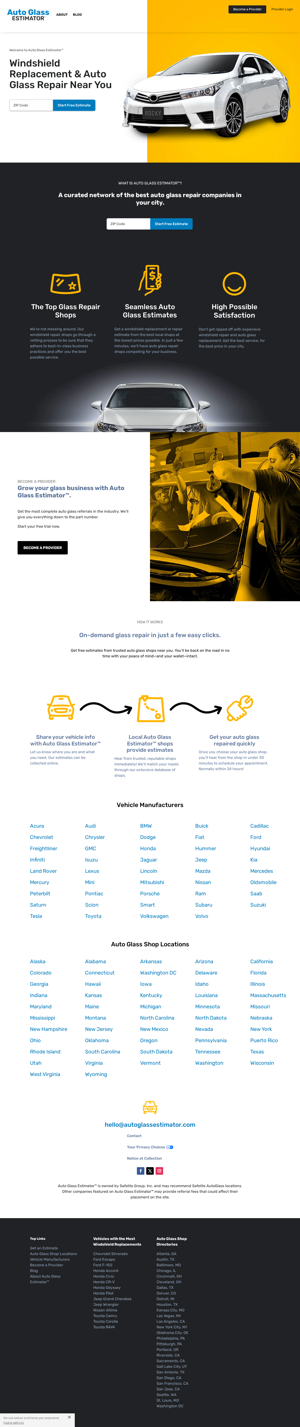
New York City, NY (172, 1327)
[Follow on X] (150, 1171)
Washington (209, 1063)
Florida (258, 973)
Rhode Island (45, 1052)
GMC (90, 848)
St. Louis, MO (168, 1400)
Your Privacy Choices (146, 1147)
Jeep (201, 860)
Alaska (37, 961)
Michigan (150, 1006)
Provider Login (282, 9)
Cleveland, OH (169, 1282)
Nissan (203, 882)
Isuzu (91, 860)
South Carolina (102, 1052)
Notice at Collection (144, 1158)
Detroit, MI (165, 1299)
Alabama (95, 961)
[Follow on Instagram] (159, 1171)
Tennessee (207, 1052)
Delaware (206, 973)
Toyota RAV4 (104, 1327)
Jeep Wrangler (106, 1304)
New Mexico (154, 1029)
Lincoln (148, 871)
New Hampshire (48, 1029)
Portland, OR (167, 1349)
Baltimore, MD (169, 1265)
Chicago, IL (166, 1270)
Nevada (204, 1029)
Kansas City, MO (170, 1310)
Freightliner (43, 848)
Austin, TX (165, 1259)
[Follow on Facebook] (140, 1171)
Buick (201, 826)
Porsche (150, 893)
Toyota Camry (105, 1316)
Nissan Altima (105, 1310)
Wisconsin (262, 1063)
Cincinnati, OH (169, 1276)
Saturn (38, 905)
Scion (91, 905)
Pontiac (94, 893)
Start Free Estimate (74, 105)
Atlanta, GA (166, 1254)
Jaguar (148, 860)
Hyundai (260, 848)
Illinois (257, 984)
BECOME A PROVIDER (42, 548)
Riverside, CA (168, 1355)
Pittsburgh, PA (169, 1344)
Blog (77, 15)
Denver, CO (166, 1293)
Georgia (39, 984)
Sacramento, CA (171, 1361)
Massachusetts (268, 995)
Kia (253, 860)
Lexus (92, 871)
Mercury (39, 882)
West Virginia (45, 1074)
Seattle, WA (166, 1394)
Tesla (36, 916)
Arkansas (151, 961)
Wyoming (96, 1074)
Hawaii (93, 984)
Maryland (41, 1006)
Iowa (146, 984)
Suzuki (258, 905)
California (261, 961)
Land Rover (43, 871)
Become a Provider (247, 9)
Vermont (150, 1063)
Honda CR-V (104, 1282)
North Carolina (157, 1018)
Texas (257, 1052)
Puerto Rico (264, 1040)
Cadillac (259, 826)
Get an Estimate (44, 1248)
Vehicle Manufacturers (50, 1259)
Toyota (93, 916)
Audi (90, 826)
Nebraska (261, 1018)
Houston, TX (167, 1304)
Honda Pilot (103, 1293)
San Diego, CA (169, 1378)
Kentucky (151, 995)
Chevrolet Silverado (110, 1254)
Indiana (38, 995)
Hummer (205, 848)
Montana (95, 1018)
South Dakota (156, 1052)
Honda (148, 848)
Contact (134, 1136)
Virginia (94, 1063)
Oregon (149, 1040)
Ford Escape (104, 1259)
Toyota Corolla (105, 1321)
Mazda (202, 871)
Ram (200, 893)
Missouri (260, 1006)
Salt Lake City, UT (172, 1366)
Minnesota (207, 1006)
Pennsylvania (211, 1040)
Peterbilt (40, 893)
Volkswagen (154, 916)
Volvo (201, 916)
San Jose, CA (168, 1389)
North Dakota (211, 1018)
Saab (256, 893)
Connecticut (100, 973)
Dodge (148, 837)
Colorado (41, 973)
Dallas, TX (165, 1287)
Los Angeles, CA (171, 1321)
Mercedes (261, 871)
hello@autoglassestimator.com (150, 1124)
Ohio (35, 1040)
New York (261, 1029)
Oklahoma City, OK (172, 1332)
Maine (92, 1006)
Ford (255, 837)
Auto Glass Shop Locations (53, 1254)
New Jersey (99, 1029)
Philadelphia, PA (171, 1338)
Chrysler (95, 837)
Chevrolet (41, 837)
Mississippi (42, 1018)
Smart (147, 905)
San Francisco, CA (172, 1383)
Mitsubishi (152, 882)
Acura (37, 826)
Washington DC (158, 973)
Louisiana (206, 995)
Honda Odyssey (107, 1287)
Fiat (199, 837)
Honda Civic (103, 1276)
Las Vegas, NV (169, 1316)
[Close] (67, 1417)
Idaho (202, 984)
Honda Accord (105, 1270)
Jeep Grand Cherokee (112, 1299)
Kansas (93, 995)
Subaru (203, 905)
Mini (89, 882)
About (62, 15)
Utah (35, 1063)
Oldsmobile (263, 882)
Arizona (204, 961)
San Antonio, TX (170, 1372)
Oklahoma (97, 1040)
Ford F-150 (102, 1265)
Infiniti (37, 860)
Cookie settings (13, 1422)
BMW (146, 826)
